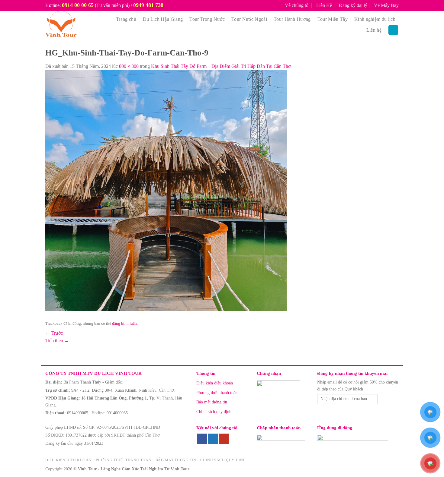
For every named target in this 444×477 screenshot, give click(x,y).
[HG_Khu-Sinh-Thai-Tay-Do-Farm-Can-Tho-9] (166, 190)
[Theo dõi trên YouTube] (224, 439)
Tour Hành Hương (292, 19)
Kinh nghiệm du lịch (374, 19)
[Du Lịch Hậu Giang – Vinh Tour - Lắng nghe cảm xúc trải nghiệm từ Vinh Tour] (74, 25)
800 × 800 (129, 66)
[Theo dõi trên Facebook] (202, 439)
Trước (54, 333)
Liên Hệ (324, 5)
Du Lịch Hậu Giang (163, 19)
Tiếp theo (57, 340)
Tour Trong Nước (207, 19)
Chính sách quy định (213, 411)
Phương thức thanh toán (216, 392)
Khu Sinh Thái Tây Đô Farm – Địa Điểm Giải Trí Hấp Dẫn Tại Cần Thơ (221, 66)
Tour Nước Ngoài (249, 19)
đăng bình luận (124, 323)
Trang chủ (126, 19)
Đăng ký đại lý (353, 5)
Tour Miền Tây (332, 19)
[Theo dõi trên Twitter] (213, 439)
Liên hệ (373, 30)
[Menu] (393, 30)
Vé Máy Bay (386, 5)
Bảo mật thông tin (211, 402)
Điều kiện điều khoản (214, 383)
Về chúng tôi (297, 5)
